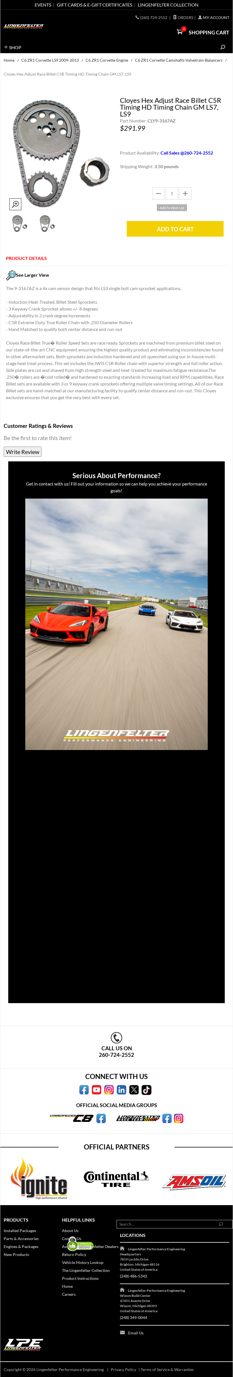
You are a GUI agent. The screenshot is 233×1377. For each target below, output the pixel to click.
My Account (215, 17)
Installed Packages (20, 1230)
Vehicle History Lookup (82, 1262)
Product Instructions (80, 1278)
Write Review (22, 451)
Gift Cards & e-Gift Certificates (94, 4)
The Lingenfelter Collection (86, 1270)
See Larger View (32, 275)
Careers (69, 1294)
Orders (185, 17)
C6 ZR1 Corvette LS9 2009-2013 (50, 60)
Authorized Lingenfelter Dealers (90, 1246)
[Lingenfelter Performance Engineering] (23, 26)
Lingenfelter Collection (168, 4)
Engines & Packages (21, 1246)
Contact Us (71, 1238)
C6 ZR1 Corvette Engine (107, 60)
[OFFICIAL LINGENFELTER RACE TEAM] (167, 1118)
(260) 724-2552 (154, 17)
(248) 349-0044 (133, 1317)
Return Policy (74, 1254)
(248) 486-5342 (133, 1276)
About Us (70, 1230)
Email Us (135, 1332)
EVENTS (43, 4)
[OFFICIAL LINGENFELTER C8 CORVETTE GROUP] (101, 1118)
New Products (16, 1254)
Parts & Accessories (21, 1238)
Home (9, 60)
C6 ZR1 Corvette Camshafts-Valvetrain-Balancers (178, 60)
